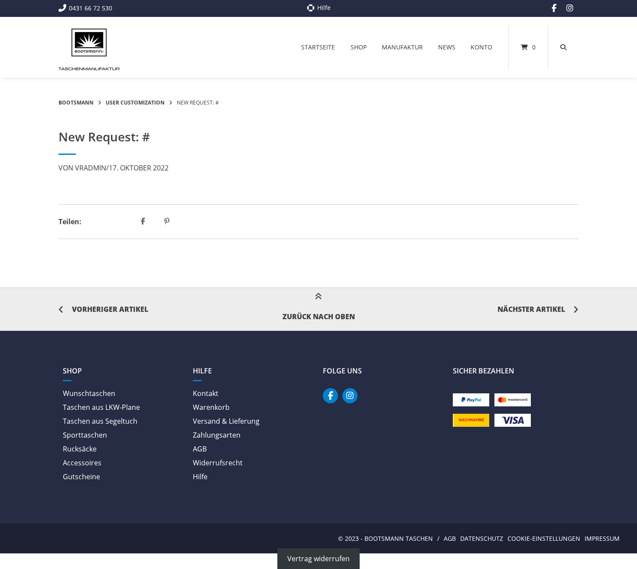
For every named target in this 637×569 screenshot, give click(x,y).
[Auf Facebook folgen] (554, 8)
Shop (359, 47)
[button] (144, 221)
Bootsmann (76, 102)
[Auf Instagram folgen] (569, 8)
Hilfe (200, 476)
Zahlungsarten (216, 435)
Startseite (318, 47)
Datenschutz (481, 538)
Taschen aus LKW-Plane (101, 407)
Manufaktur (402, 47)
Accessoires (82, 463)
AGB (200, 449)
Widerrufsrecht (218, 463)
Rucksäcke (80, 449)
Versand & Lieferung (226, 421)
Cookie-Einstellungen (543, 538)
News (446, 47)
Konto (481, 47)
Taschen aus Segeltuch (100, 421)
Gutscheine (81, 476)
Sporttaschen (85, 435)
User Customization (135, 102)
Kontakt (205, 393)
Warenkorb (211, 407)
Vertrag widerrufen (318, 558)
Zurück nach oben (319, 316)
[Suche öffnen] (563, 47)
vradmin (90, 168)
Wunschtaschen (89, 393)
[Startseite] (89, 42)
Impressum (602, 538)
